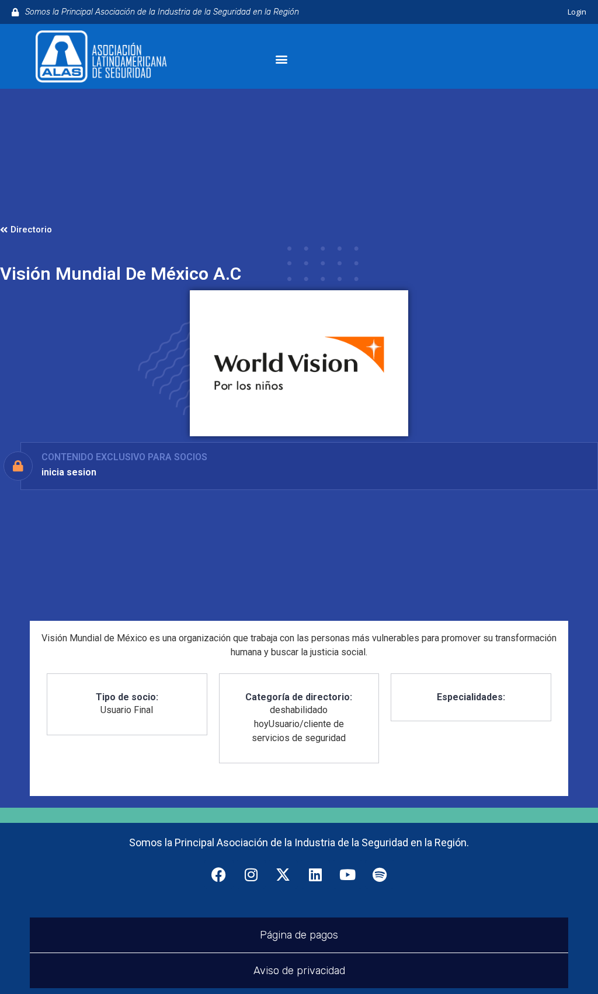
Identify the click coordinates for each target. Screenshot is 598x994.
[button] (281, 59)
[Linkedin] (315, 874)
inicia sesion (68, 472)
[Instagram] (251, 874)
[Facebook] (219, 874)
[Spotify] (379, 874)
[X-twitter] (283, 874)
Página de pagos (299, 935)
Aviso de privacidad (299, 970)
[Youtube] (347, 874)
